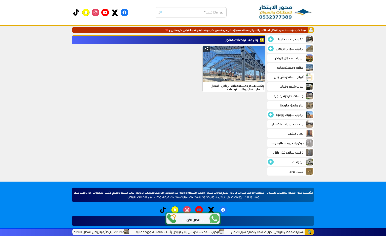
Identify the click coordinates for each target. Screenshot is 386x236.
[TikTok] (76, 12)
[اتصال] (172, 218)
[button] (206, 49)
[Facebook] (124, 12)
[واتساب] (214, 218)
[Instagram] (95, 12)
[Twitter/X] (115, 12)
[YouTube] (105, 12)
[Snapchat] (86, 12)
